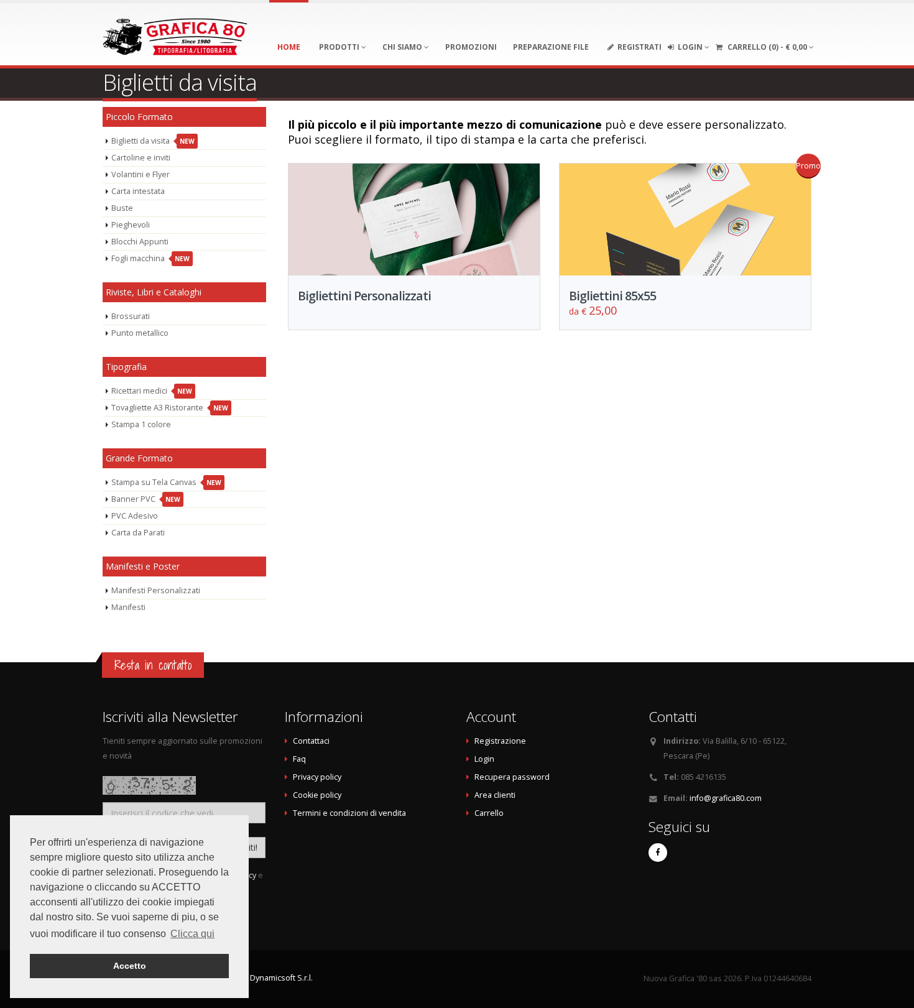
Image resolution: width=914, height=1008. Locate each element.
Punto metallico (139, 333)
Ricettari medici (151, 391)
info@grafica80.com (726, 798)
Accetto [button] (129, 966)
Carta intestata (138, 191)
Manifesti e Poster (143, 566)
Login (484, 759)
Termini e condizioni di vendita (349, 813)
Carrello (489, 813)
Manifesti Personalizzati (155, 590)
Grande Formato (139, 458)
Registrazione (500, 741)
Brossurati (130, 316)
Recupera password (512, 777)
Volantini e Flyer (140, 174)
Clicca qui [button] (192, 933)
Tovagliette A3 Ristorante (169, 407)
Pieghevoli (130, 225)
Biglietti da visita (153, 141)
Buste (122, 208)
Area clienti (494, 795)
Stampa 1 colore (141, 424)
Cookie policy (317, 795)
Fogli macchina (150, 258)
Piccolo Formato (139, 117)
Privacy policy (317, 777)
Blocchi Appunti (139, 241)
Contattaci (311, 741)
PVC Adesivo (134, 516)
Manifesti (128, 607)
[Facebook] (658, 852)
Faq (299, 759)
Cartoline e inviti (140, 157)
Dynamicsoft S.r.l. (281, 978)
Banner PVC (145, 499)
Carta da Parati (138, 532)
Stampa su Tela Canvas (166, 482)
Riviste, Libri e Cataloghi (153, 292)
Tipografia (126, 366)
